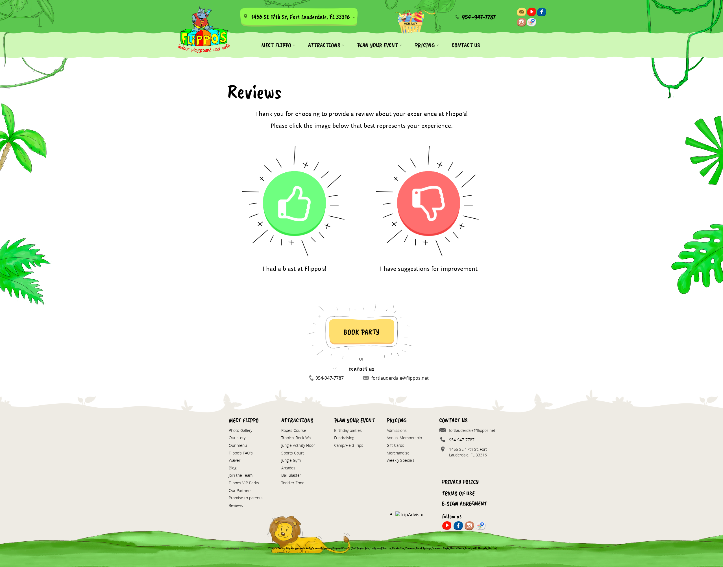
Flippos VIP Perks (244, 482)
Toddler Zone (292, 482)
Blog (232, 468)
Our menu (238, 445)
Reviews (236, 505)
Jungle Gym (291, 460)
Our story (237, 437)
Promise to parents (246, 497)
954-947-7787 (479, 17)
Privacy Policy (460, 482)
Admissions (397, 430)
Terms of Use (458, 493)
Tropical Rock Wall (296, 437)
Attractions (324, 45)
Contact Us (466, 45)
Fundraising (344, 437)
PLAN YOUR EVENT (377, 45)
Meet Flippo (276, 45)
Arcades (288, 468)
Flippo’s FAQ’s (241, 453)
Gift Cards (395, 445)
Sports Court (292, 453)
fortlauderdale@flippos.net (400, 378)
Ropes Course (293, 430)
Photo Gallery (240, 430)
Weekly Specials (401, 460)
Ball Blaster (291, 475)
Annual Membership (404, 437)
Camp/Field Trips (348, 445)
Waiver (234, 460)
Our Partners (240, 490)
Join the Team (240, 475)
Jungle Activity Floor (298, 445)
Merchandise (398, 453)
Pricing (425, 45)
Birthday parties (348, 430)
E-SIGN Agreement (464, 503)
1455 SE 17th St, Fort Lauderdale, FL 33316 (300, 17)
